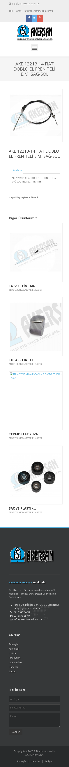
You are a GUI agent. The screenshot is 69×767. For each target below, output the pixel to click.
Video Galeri (15, 662)
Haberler (13, 667)
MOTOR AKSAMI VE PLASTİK (25, 289)
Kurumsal (14, 648)
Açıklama (17, 170)
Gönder (16, 731)
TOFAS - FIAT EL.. (22, 360)
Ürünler (13, 653)
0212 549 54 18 (31, 3)
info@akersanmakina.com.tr (38, 10)
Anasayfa (13, 644)
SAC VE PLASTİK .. (22, 508)
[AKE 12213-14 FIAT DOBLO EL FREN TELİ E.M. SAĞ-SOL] (35, 115)
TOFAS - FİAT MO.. (23, 286)
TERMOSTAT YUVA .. (24, 434)
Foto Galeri (14, 657)
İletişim (12, 671)
